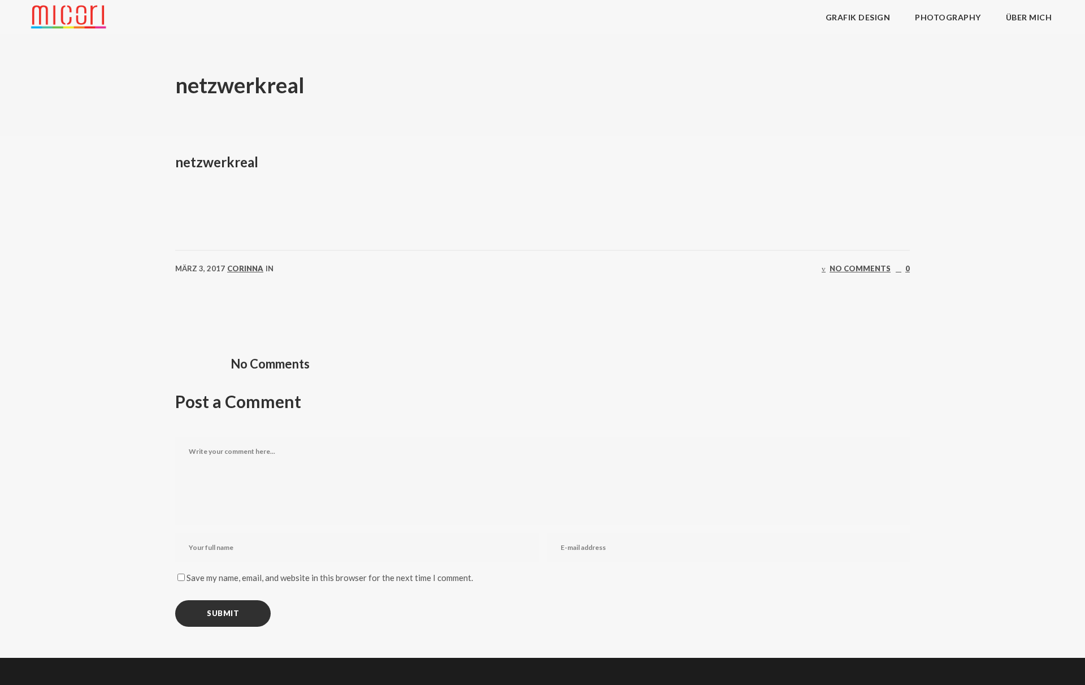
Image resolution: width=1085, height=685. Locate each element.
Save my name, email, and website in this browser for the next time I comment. (329, 578)
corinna (245, 268)
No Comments (860, 268)
